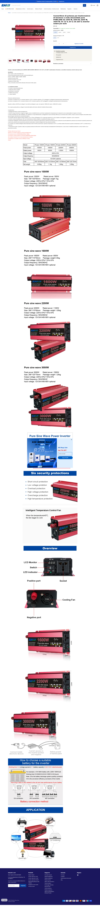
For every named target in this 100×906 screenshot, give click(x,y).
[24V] (58, 38)
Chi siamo (63, 874)
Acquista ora (73, 47)
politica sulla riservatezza (49, 881)
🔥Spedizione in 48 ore (20, 8)
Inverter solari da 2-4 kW (33, 876)
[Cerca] (84, 5)
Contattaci (63, 876)
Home (9, 12)
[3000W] (69, 33)
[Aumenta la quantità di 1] (63, 43)
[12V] (55, 38)
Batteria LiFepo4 (38, 8)
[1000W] (55, 33)
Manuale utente (47, 886)
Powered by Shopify (11, 901)
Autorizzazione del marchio (66, 878)
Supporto (69, 8)
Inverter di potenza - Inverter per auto (51, 8)
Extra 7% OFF (65, 457)
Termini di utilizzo (48, 883)
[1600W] (60, 33)
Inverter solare (30, 8)
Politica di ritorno (48, 879)
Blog (61, 879)
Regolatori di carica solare (33, 884)
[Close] (71, 439)
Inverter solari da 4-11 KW (33, 878)
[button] (93, 5)
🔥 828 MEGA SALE (9, 8)
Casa (2, 8)
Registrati (23, 885)
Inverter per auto (31, 886)
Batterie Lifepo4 (31, 874)
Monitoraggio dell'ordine (49, 884)
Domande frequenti (48, 874)
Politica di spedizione (48, 878)
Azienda (75, 8)
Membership (63, 8)
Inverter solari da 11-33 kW (33, 879)
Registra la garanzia (48, 889)
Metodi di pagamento (48, 876)
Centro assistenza (48, 888)
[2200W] (64, 33)
